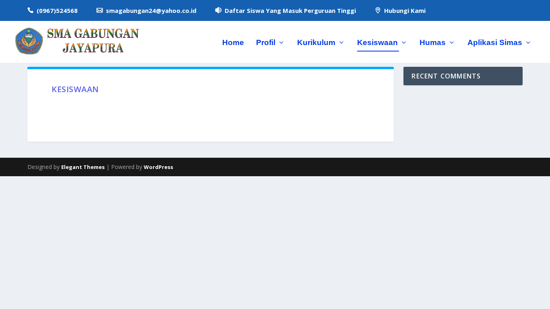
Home (233, 43)
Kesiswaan (377, 43)
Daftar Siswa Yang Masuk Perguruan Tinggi (290, 10)
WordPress (158, 167)
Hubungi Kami (405, 10)
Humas (433, 43)
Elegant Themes (83, 167)
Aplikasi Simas (494, 43)
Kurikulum (316, 43)
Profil (265, 43)
